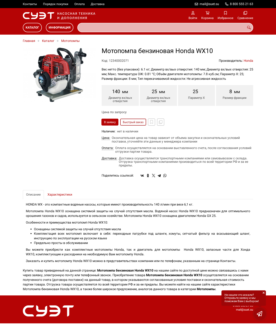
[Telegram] (159, 175)
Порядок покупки (55, 4)
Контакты (30, 4)
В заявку (110, 122)
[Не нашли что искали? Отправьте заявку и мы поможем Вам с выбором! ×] (260, 314)
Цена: (106, 138)
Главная (29, 41)
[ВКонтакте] (142, 175)
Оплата (79, 4)
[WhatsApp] (164, 175)
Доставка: (109, 158)
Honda (248, 61)
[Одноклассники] (147, 175)
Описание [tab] (33, 194)
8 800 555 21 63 (241, 4)
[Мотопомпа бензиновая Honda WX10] (59, 74)
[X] (153, 175)
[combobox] (165, 27)
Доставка (97, 4)
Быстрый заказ (133, 122)
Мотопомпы (70, 41)
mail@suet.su (209, 4)
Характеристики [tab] (59, 194)
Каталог (32, 27)
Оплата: (108, 148)
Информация (60, 27)
